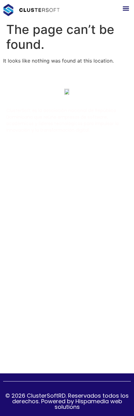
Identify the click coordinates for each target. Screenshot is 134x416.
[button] (126, 8)
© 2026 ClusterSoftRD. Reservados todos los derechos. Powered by (67, 398)
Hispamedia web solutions (88, 404)
